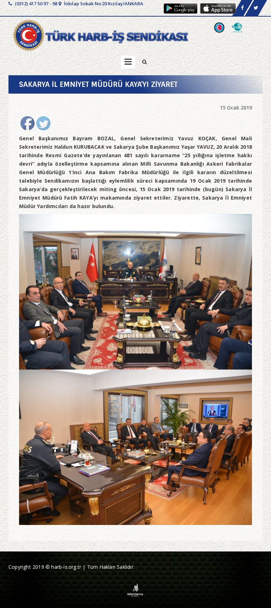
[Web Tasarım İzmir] (135, 589)
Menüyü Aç (128, 62)
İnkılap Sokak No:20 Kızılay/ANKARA (103, 3)
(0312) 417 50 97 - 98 (35, 3)
